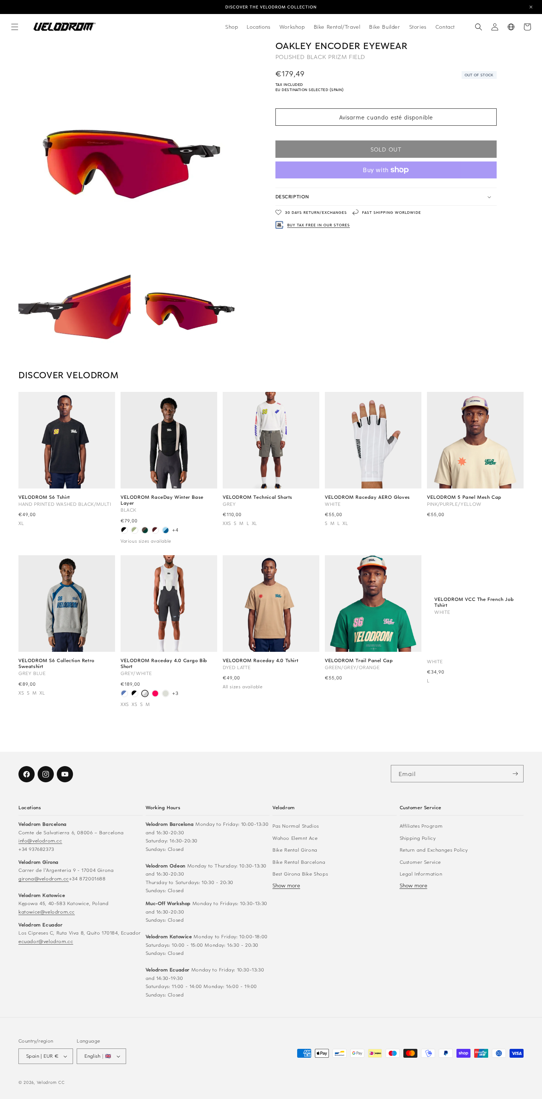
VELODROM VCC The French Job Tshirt (474, 602)
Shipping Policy (418, 838)
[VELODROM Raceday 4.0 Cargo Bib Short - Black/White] (134, 694)
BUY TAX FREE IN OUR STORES (318, 224)
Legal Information (421, 873)
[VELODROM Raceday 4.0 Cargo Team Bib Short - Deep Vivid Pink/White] (155, 694)
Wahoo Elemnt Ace (295, 838)
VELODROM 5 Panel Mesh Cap (464, 497)
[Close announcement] (530, 7)
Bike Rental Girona (294, 849)
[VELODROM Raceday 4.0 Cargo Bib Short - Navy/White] (124, 694)
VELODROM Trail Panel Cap (359, 660)
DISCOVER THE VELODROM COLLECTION (271, 7)
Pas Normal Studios (295, 825)
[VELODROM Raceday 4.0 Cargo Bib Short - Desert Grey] (165, 694)
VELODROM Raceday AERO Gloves (367, 497)
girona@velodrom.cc (43, 878)
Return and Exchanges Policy (434, 849)
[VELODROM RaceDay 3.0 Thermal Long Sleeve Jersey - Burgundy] (155, 530)
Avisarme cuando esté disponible (386, 117)
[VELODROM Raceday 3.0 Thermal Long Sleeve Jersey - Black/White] (124, 530)
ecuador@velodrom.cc (45, 941)
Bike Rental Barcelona (299, 862)
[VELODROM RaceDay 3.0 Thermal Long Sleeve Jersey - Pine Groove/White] (145, 530)
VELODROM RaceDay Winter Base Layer (162, 500)
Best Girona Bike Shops (300, 873)
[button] (15, 27)
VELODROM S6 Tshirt (44, 497)
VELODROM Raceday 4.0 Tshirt (260, 660)
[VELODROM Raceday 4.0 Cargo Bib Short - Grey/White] (145, 694)
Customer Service (420, 862)
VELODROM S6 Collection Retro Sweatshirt (56, 663)
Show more (286, 885)
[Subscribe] (515, 773)
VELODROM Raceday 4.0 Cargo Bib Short (164, 663)
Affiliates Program (421, 825)
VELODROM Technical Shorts (257, 497)
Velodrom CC (51, 1082)
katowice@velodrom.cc (46, 911)
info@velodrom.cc (40, 840)
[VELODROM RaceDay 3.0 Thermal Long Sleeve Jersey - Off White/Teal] (134, 530)
